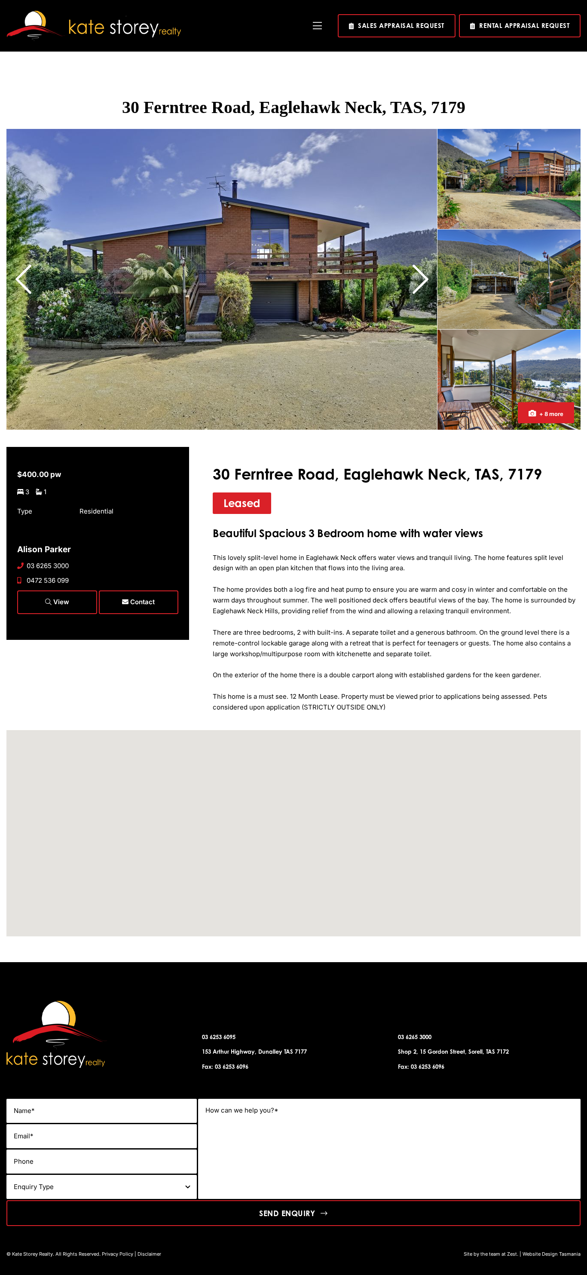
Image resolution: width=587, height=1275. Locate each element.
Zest (512, 1254)
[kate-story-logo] (93, 14)
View (60, 602)
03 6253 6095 (218, 1036)
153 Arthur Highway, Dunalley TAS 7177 (254, 1051)
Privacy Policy (117, 1254)
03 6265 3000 (48, 566)
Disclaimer (149, 1254)
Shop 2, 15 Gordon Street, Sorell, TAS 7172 (453, 1051)
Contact (141, 602)
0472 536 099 (48, 580)
